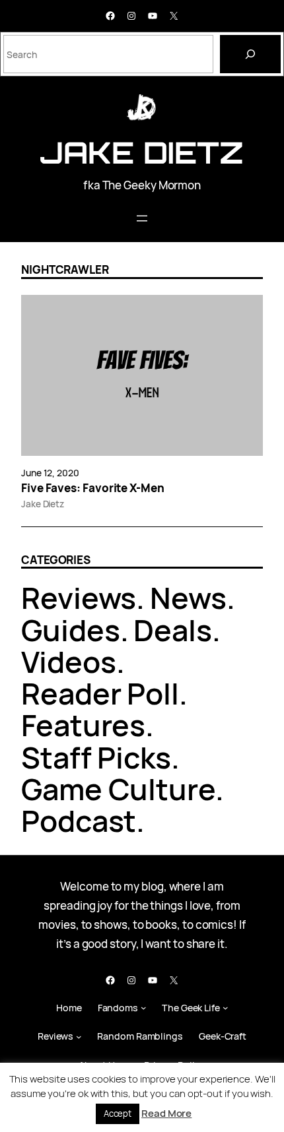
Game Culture (118, 789)
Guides (70, 630)
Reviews (78, 597)
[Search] (250, 54)
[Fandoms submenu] (144, 1008)
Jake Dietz (141, 152)
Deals (172, 630)
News (188, 597)
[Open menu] (142, 218)
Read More (166, 1113)
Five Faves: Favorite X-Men (92, 488)
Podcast (78, 820)
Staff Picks (96, 757)
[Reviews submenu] (79, 1037)
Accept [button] (118, 1113)
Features (83, 725)
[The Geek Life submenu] (226, 1008)
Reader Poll (100, 693)
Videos (68, 661)
